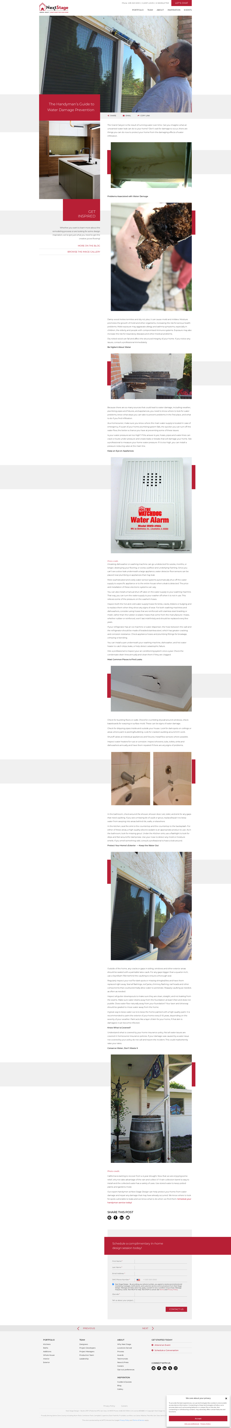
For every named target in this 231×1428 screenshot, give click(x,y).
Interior (46, 1359)
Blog (119, 1385)
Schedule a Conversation (166, 1350)
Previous (89, 1328)
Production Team (86, 1355)
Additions (47, 1351)
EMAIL (128, 115)
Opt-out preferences (191, 1424)
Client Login (148, 3)
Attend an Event (162, 1345)
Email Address (118, 1273)
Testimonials (122, 1359)
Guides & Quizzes (124, 1382)
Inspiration (174, 10)
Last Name (117, 1267)
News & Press (122, 1362)
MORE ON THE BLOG (89, 245)
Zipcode (116, 1294)
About (160, 10)
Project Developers (87, 1348)
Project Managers (86, 1351)
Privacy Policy (205, 1424)
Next (145, 1328)
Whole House (49, 1355)
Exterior (46, 1362)
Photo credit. (112, 561)
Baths (45, 1348)
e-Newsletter (162, 3)
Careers (120, 1366)
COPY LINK (145, 115)
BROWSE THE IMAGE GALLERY (83, 251)
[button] (226, 1398)
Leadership (84, 1359)
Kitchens (47, 1344)
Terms (162, 1289)
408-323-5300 (134, 3)
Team (150, 10)
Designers (83, 1344)
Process (120, 1351)
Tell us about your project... (123, 1300)
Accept (198, 1418)
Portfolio (138, 10)
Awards (120, 1355)
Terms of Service (138, 1420)
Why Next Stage (124, 1344)
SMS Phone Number (121, 1280)
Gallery (120, 1389)
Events (188, 10)
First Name (117, 1261)
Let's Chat (181, 3)
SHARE (113, 115)
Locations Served (124, 1348)
